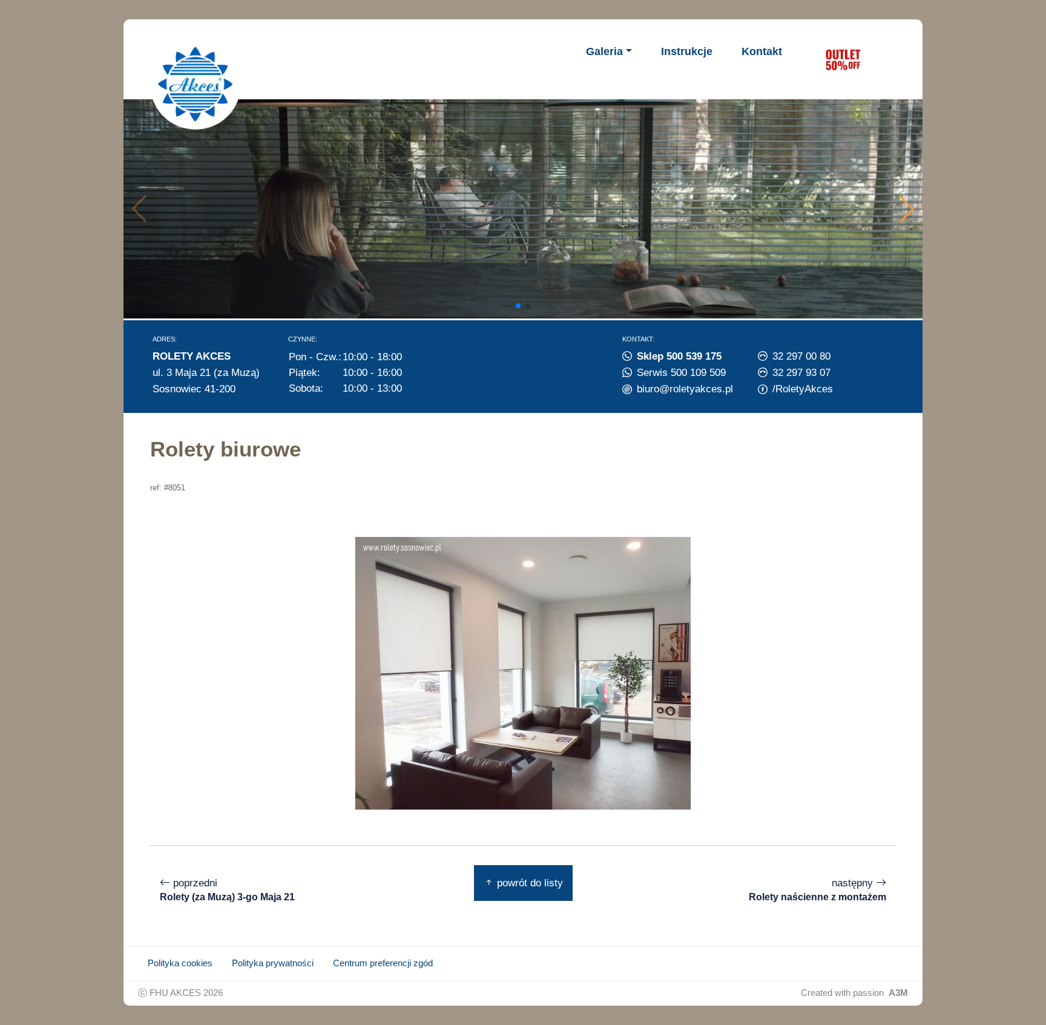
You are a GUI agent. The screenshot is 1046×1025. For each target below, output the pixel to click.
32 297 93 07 (801, 372)
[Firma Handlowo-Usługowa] (195, 84)
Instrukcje (686, 51)
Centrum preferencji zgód (383, 963)
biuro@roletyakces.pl (685, 389)
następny (817, 890)
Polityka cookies (180, 963)
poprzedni (227, 890)
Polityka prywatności (273, 963)
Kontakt (762, 51)
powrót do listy (528, 883)
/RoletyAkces (802, 389)
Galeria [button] (604, 51)
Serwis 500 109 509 (681, 372)
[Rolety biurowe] (523, 672)
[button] (906, 209)
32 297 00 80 (801, 356)
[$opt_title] (843, 59)
